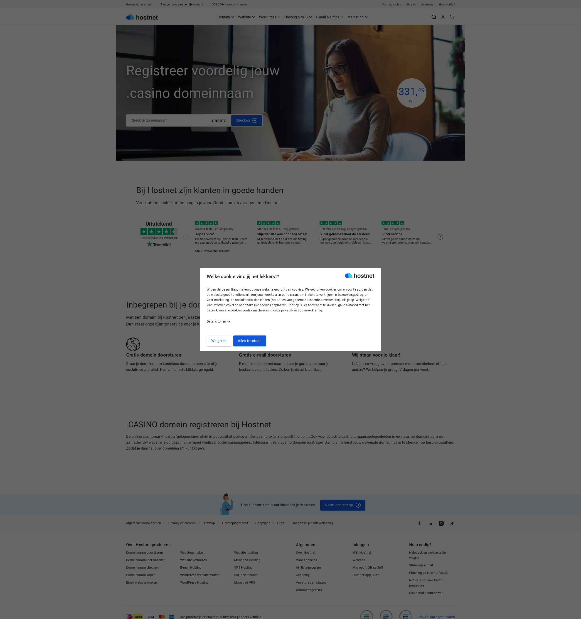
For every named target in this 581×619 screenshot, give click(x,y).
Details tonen (216, 321)
